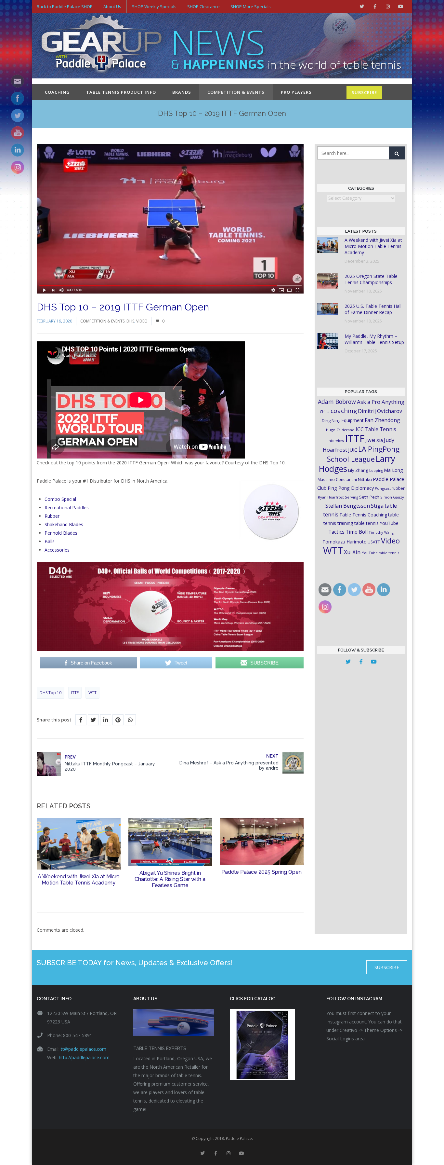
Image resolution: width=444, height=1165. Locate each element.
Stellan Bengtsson (347, 505)
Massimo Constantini (337, 479)
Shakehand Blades (64, 524)
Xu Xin (352, 552)
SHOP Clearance (203, 6)
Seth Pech (369, 497)
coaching (344, 410)
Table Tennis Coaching (363, 515)
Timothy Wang (381, 532)
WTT (92, 692)
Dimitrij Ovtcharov (380, 411)
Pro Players (296, 92)
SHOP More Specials (250, 6)
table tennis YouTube (376, 523)
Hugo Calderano (340, 429)
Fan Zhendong (382, 420)
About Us (112, 6)
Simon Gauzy (392, 497)
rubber (398, 488)
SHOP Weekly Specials (154, 6)
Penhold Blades (61, 533)
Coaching (57, 92)
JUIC (352, 449)
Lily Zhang (358, 470)
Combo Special (60, 499)
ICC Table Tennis (376, 429)
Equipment (352, 420)
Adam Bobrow (337, 401)
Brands (181, 92)
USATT (374, 542)
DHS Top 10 (50, 692)
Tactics (336, 531)
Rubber (52, 516)
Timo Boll (357, 531)
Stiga (377, 505)
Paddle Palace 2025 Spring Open (261, 872)
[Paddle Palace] (102, 46)
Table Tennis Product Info (121, 92)
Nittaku (365, 479)
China (325, 411)
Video (142, 321)
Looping (376, 470)
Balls (50, 541)
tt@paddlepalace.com (83, 1049)
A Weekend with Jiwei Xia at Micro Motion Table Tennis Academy (79, 879)
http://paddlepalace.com (84, 1057)
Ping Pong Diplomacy (351, 488)
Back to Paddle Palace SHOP (65, 6)
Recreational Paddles (67, 507)
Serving (351, 497)
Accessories (57, 550)
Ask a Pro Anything (380, 401)
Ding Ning (331, 420)
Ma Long (393, 470)
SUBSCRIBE (364, 92)
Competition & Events (236, 92)
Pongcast (383, 488)
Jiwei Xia (374, 440)
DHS (130, 321)
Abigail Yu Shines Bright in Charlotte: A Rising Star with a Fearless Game (170, 879)
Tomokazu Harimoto (344, 542)
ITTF (75, 692)
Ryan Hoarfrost (331, 497)
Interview (336, 440)
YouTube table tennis (380, 552)
